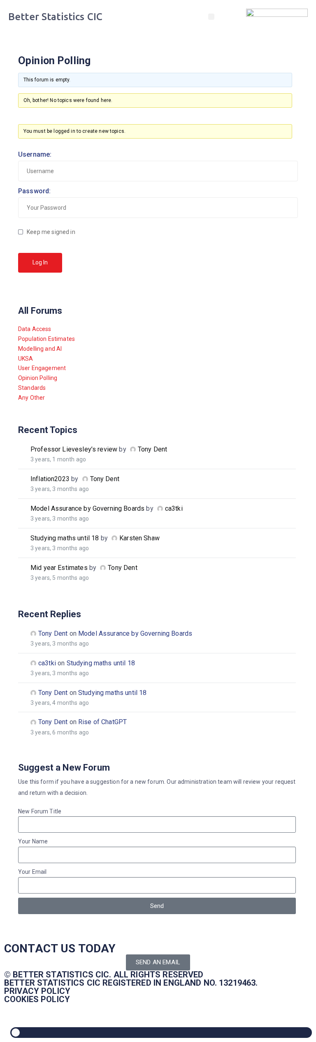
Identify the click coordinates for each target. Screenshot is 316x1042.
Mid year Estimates (59, 568)
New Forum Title (39, 811)
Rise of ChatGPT (102, 722)
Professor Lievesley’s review (73, 449)
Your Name (33, 841)
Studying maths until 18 (64, 538)
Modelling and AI (40, 348)
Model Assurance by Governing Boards (87, 508)
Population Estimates (46, 339)
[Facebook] (59, 1013)
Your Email (32, 871)
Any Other (31, 397)
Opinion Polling (37, 378)
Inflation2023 (50, 479)
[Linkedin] (36, 1013)
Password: (34, 191)
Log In (40, 262)
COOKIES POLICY (37, 999)
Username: (34, 154)
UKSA (25, 358)
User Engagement (42, 368)
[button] (211, 17)
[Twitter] (14, 1013)
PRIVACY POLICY (37, 991)
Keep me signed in (51, 232)
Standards (32, 387)
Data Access (34, 329)
